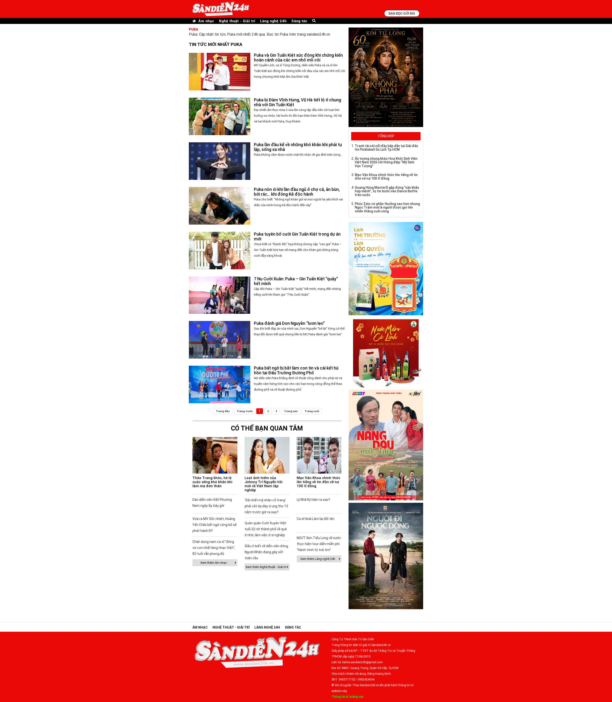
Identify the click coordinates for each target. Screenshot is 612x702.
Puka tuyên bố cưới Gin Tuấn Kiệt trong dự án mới (297, 236)
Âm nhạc (206, 21)
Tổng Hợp (386, 136)
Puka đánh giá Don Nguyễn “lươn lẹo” (289, 323)
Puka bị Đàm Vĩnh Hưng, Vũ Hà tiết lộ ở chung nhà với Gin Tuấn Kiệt (297, 102)
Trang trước (245, 411)
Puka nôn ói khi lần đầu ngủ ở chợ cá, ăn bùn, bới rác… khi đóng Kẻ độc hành (297, 192)
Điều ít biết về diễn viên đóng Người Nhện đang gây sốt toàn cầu (266, 552)
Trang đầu (223, 411)
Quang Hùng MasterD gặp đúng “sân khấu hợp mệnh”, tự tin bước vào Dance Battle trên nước (387, 191)
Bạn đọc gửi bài (401, 13)
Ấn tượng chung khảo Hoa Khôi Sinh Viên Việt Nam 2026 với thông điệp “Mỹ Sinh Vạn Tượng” (386, 162)
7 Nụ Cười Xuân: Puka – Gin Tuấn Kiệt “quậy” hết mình (296, 281)
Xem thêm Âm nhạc (213, 562)
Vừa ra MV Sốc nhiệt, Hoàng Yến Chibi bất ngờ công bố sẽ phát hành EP (214, 525)
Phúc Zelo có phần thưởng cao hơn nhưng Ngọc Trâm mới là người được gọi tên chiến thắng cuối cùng (387, 207)
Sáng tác (299, 21)
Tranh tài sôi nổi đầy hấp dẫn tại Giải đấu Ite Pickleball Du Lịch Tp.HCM (386, 147)
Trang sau (291, 411)
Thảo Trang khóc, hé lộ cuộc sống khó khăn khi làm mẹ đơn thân (212, 482)
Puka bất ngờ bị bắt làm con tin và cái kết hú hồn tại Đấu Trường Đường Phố (296, 370)
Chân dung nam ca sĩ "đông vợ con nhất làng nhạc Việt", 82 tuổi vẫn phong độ (213, 548)
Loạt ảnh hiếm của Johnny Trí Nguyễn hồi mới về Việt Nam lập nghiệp (264, 484)
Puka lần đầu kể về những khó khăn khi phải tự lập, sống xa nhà (298, 147)
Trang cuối (312, 411)
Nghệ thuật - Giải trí (237, 21)
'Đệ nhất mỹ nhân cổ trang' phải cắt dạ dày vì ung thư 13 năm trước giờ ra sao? (266, 506)
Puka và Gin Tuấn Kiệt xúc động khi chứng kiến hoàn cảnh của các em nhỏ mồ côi (298, 57)
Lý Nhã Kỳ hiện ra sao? (313, 500)
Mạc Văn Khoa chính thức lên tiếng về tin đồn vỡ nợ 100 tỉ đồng (318, 482)
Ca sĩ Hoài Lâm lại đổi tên (315, 519)
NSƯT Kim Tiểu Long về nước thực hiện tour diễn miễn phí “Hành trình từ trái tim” (319, 544)
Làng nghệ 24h (273, 21)
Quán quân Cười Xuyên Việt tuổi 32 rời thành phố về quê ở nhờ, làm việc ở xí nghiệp (266, 529)
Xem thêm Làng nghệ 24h (317, 559)
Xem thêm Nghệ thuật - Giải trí (266, 567)
